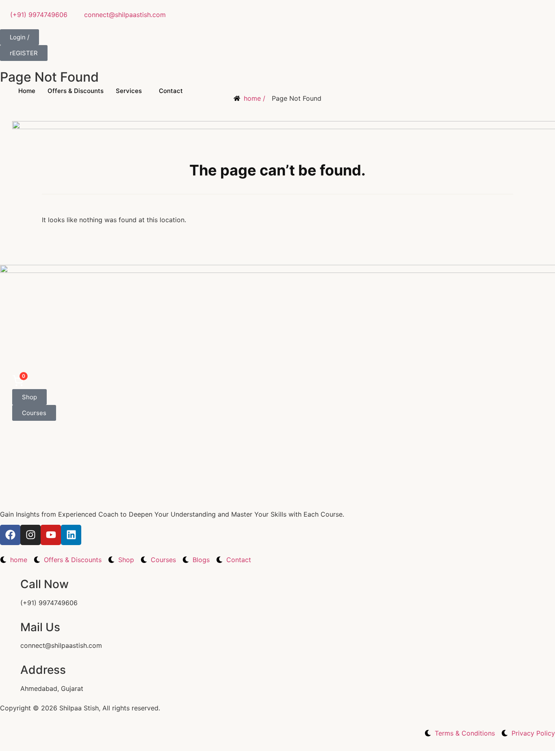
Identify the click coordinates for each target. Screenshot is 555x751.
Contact (171, 91)
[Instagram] (30, 535)
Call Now (44, 584)
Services (129, 91)
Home (26, 91)
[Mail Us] (10, 627)
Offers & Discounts (76, 91)
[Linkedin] (71, 535)
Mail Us (40, 627)
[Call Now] (10, 584)
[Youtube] (51, 535)
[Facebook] (10, 535)
